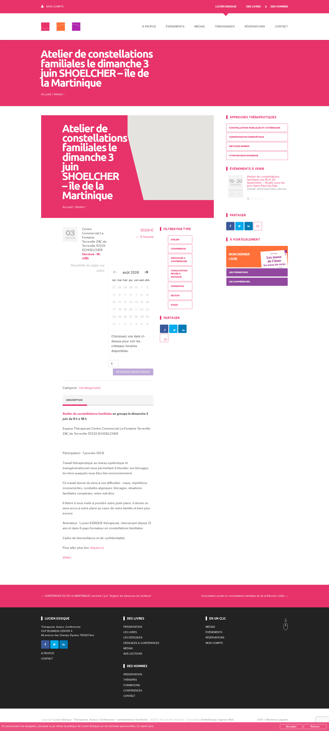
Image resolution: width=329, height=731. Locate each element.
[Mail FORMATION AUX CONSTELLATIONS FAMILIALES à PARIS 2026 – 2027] (258, 226)
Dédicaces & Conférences (179, 260)
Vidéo (67, 557)
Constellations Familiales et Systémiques (254, 127)
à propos (149, 26)
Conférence (178, 248)
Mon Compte (55, 6)
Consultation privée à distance (179, 274)
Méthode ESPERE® (239, 146)
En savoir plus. (145, 726)
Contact (281, 26)
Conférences (132, 690)
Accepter (291, 726)
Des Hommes (279, 6)
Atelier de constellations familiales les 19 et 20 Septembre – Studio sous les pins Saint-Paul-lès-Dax (266, 181)
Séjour (175, 295)
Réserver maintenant (133, 372)
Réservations (255, 26)
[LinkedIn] (63, 644)
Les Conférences (239, 281)
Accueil (46, 94)
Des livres (253, 6)
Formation (177, 286)
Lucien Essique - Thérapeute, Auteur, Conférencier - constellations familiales (100, 719)
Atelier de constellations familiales (87, 414)
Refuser (315, 726)
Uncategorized (89, 388)
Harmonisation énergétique (246, 137)
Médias (128, 648)
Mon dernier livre (239, 256)
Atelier (58, 94)
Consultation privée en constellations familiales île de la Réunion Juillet (244, 596)
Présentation (132, 627)
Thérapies (130, 679)
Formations (131, 685)
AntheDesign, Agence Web (217, 719)
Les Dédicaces (132, 637)
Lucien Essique (225, 6)
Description (74, 400)
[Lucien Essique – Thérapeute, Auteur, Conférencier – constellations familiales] (60, 26)
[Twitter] (54, 644)
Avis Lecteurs (132, 653)
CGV (260, 719)
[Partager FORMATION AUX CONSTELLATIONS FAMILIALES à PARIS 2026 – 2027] (230, 226)
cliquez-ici (97, 548)
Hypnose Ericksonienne (243, 155)
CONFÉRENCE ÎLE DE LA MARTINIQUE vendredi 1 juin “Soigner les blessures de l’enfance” (96, 596)
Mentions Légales (277, 719)
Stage (174, 305)
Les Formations (238, 272)
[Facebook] (45, 644)
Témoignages (225, 26)
